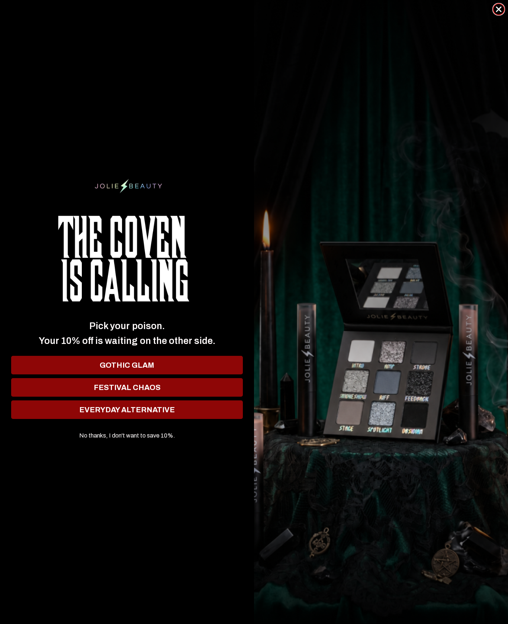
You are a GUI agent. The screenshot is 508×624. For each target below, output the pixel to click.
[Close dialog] (498, 9)
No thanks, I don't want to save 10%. (127, 436)
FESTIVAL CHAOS (127, 387)
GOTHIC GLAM (127, 365)
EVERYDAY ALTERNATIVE (127, 410)
